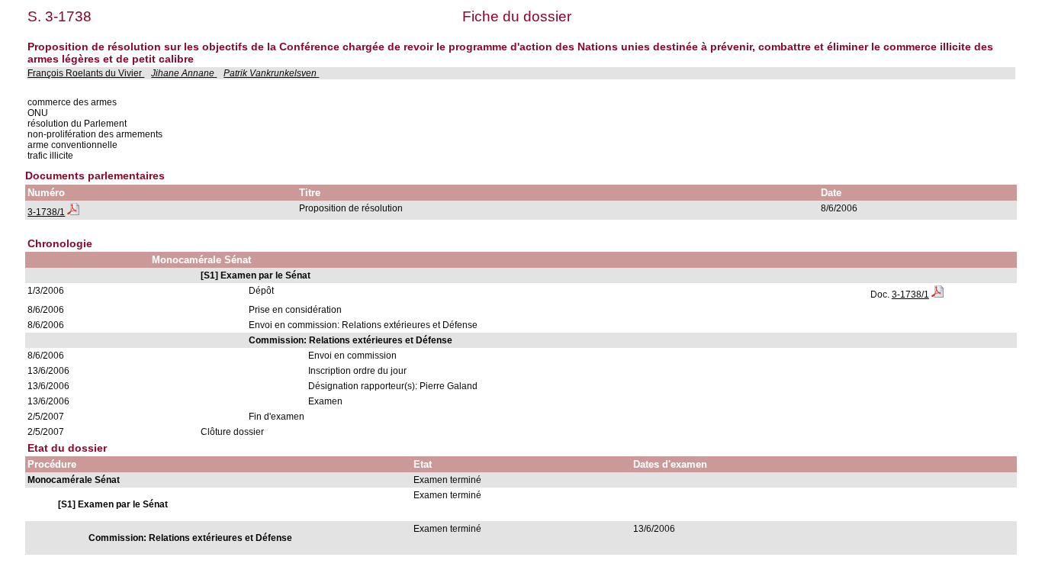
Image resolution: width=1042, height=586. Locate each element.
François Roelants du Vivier (85, 73)
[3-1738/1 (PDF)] (73, 212)
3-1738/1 (46, 212)
